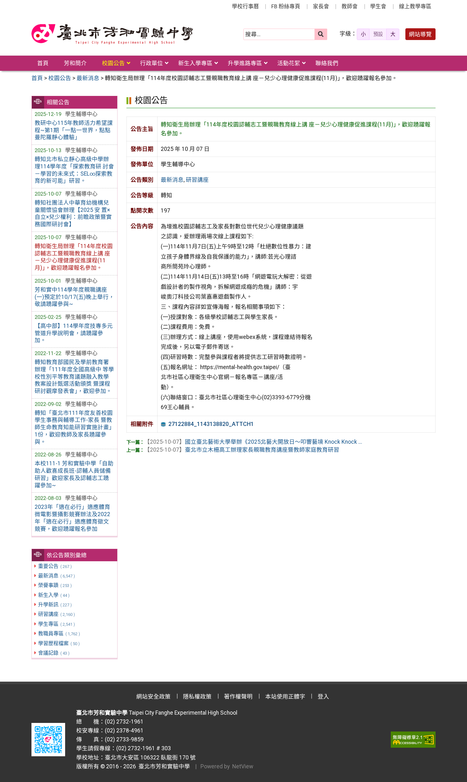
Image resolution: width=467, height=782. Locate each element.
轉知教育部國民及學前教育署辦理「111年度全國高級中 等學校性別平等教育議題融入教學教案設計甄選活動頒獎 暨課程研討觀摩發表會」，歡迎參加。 (74, 376)
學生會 (378, 6)
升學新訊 (54, 605)
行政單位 (151, 63)
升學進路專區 (245, 63)
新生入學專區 (195, 63)
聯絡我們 (326, 63)
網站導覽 (420, 34)
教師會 (350, 6)
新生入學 (53, 595)
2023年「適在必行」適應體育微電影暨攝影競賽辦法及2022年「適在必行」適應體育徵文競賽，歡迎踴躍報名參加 (72, 518)
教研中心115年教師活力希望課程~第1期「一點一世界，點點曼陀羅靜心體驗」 (74, 130)
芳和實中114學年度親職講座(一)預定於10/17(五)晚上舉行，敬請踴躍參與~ (74, 297)
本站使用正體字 (285, 696)
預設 (378, 34)
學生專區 (56, 624)
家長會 (321, 6)
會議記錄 (53, 653)
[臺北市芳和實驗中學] (112, 34)
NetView (242, 766)
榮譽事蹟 (54, 585)
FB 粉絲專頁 (285, 6)
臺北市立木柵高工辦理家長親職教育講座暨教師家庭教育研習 (241, 450)
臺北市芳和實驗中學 (163, 766)
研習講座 (56, 614)
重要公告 (54, 566)
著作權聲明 (238, 696)
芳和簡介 (75, 63)
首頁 (43, 63)
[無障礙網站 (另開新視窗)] (413, 739)
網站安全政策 (153, 696)
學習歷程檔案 (58, 643)
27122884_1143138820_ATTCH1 (211, 424)
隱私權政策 (197, 696)
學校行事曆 (245, 6)
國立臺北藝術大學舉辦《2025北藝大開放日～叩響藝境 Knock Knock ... (253, 442)
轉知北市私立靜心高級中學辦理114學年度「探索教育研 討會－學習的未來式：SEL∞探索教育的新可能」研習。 (74, 170)
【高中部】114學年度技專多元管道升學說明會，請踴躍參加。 (74, 333)
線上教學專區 (415, 6)
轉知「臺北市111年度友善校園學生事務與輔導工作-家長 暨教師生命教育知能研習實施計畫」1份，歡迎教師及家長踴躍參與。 (74, 427)
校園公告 (113, 63)
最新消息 (56, 576)
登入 (323, 696)
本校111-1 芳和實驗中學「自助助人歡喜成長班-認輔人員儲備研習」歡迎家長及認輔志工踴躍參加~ (74, 474)
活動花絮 (288, 63)
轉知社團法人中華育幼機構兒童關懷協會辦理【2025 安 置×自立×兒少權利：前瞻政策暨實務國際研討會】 (73, 213)
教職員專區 (59, 633)
